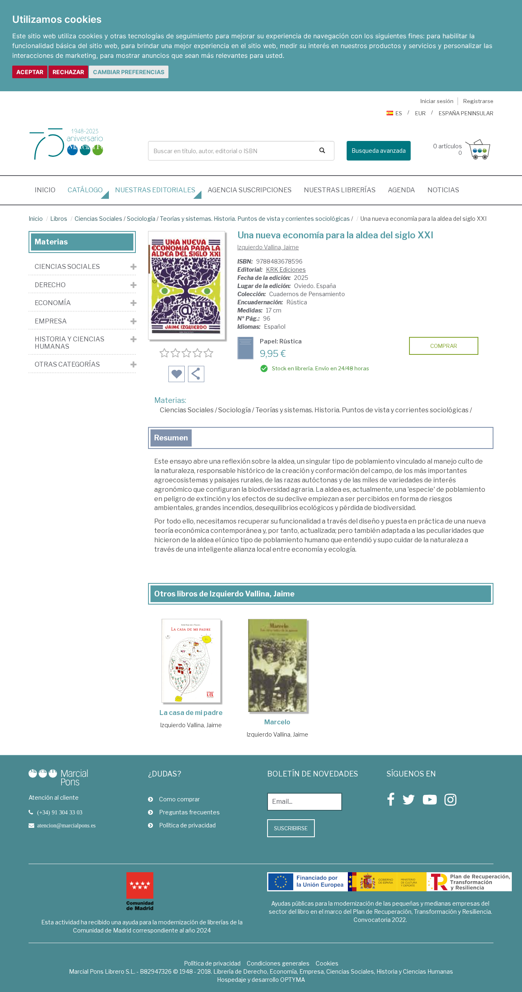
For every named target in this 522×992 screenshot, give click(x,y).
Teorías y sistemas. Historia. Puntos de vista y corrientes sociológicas (255, 218)
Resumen (171, 437)
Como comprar (179, 799)
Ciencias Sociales (98, 218)
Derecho (50, 285)
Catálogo (85, 190)
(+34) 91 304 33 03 (59, 812)
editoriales (155, 190)
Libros (58, 218)
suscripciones (250, 190)
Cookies (327, 963)
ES (399, 113)
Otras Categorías (67, 364)
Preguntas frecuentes (189, 812)
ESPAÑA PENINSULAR (466, 113)
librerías (340, 190)
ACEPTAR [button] (29, 71)
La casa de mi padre (191, 713)
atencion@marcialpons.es (66, 825)
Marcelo (277, 722)
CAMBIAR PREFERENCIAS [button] (128, 71)
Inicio (48, 190)
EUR (420, 113)
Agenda (401, 190)
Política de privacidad (187, 825)
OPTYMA (292, 979)
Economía (53, 303)
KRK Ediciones (286, 269)
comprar (443, 346)
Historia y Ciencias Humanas (69, 343)
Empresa (51, 321)
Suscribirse (291, 828)
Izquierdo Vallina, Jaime (268, 247)
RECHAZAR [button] (68, 71)
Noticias (443, 190)
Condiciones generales (278, 963)
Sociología (141, 218)
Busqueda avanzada (379, 150)
